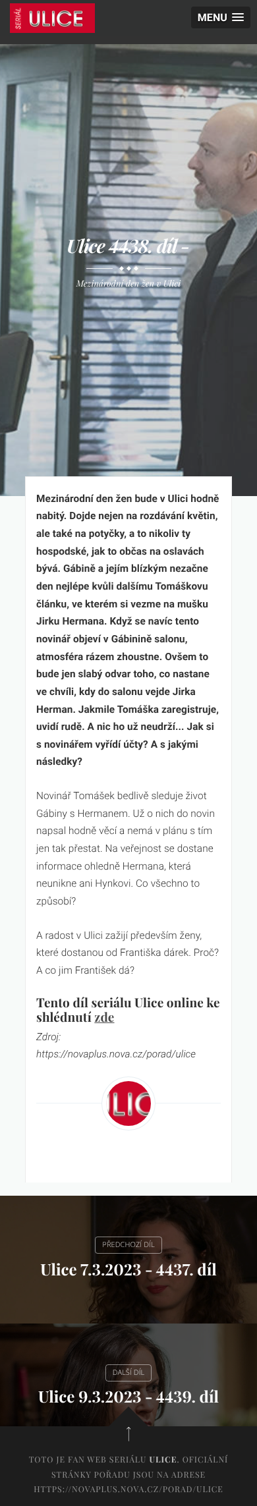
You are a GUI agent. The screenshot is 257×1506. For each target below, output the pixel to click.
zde (104, 1016)
